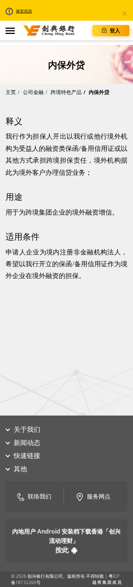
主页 (11, 91)
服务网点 (98, 496)
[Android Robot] (74, 549)
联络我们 (39, 496)
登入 (114, 30)
